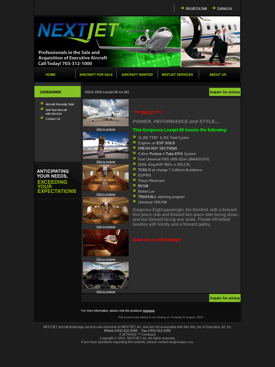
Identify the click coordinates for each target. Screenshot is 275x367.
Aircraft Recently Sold (60, 104)
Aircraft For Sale (196, 8)
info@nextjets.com (181, 342)
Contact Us (224, 8)
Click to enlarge (105, 129)
